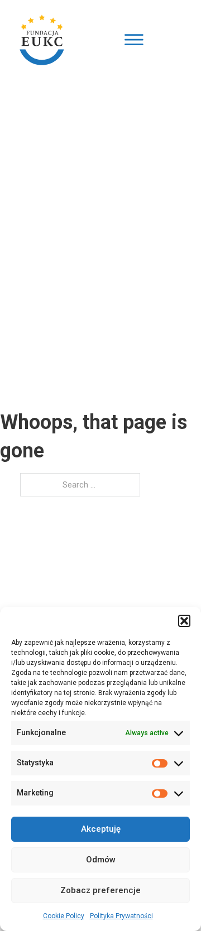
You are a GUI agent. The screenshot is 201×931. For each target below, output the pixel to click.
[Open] (134, 39)
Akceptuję (101, 829)
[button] (184, 620)
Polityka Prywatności (121, 916)
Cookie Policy (63, 916)
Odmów (101, 860)
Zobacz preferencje (100, 890)
